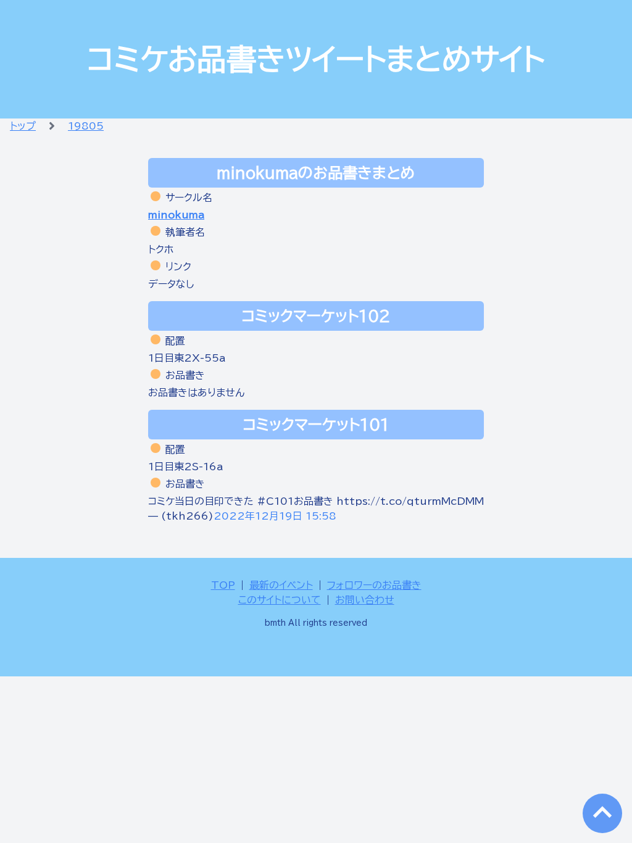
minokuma (176, 215)
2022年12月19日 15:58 (275, 516)
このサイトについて (279, 600)
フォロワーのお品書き (374, 585)
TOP (223, 585)
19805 (86, 126)
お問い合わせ (364, 600)
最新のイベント (281, 585)
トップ (23, 126)
